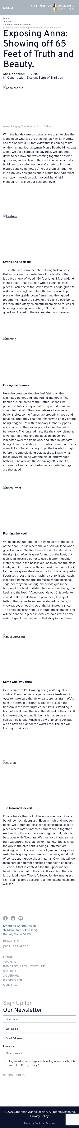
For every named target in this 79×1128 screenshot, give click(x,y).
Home (6, 18)
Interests (8, 1046)
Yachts (9, 962)
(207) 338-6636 (16, 946)
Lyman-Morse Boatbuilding (51, 147)
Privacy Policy (29, 1065)
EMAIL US (11, 941)
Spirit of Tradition (51, 77)
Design (32, 77)
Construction (16, 77)
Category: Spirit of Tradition (17, 24)
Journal (7, 21)
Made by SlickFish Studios (39, 1123)
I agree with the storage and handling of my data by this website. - (42, 1063)
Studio (9, 971)
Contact (11, 985)
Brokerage (13, 980)
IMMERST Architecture (24, 966)
